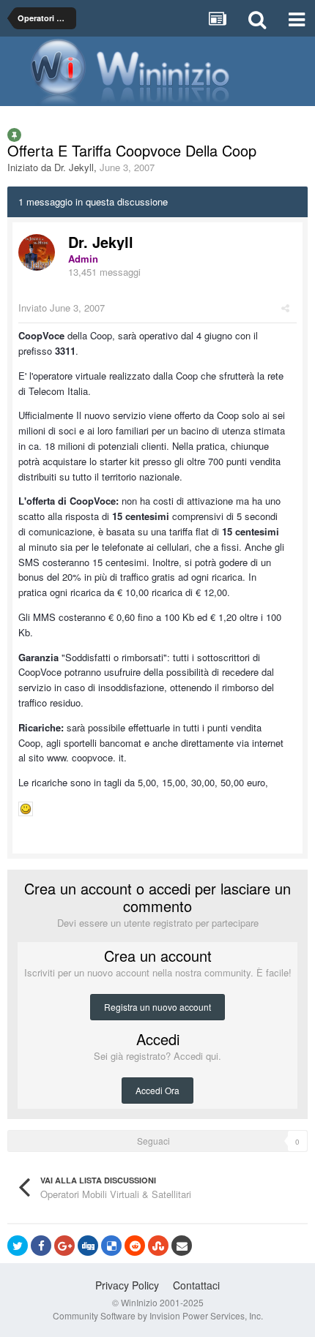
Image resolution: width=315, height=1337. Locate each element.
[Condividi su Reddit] (135, 1245)
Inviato (61, 308)
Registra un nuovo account (157, 1007)
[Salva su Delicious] (111, 1245)
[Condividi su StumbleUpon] (158, 1245)
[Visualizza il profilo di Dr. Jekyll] (36, 252)
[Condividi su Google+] (64, 1245)
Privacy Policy (127, 1285)
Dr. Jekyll (74, 167)
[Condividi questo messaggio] (285, 308)
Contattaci (196, 1285)
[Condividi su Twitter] (17, 1245)
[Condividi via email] (181, 1245)
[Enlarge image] (25, 807)
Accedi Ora (157, 1090)
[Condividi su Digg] (88, 1245)
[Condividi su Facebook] (41, 1245)
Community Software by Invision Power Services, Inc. (158, 1315)
